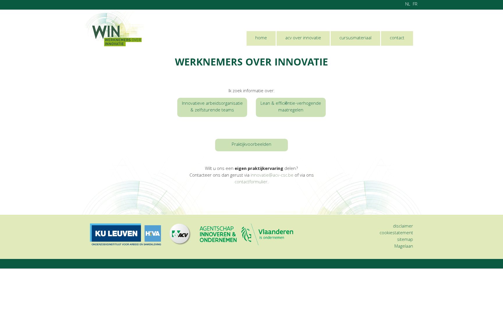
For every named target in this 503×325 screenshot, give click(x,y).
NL (407, 4)
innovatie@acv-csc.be (272, 176)
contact (397, 38)
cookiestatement (396, 233)
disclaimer (403, 226)
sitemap (405, 240)
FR (415, 4)
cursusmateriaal (355, 38)
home (261, 38)
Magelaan (403, 247)
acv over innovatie (303, 38)
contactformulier (251, 182)
